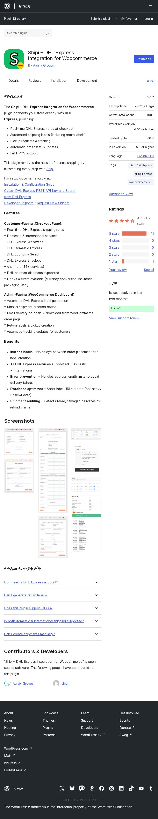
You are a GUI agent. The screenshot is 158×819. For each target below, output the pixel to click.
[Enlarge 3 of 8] (62, 434)
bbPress (12, 763)
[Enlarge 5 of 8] (96, 434)
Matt (10, 755)
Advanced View (121, 194)
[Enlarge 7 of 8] (96, 483)
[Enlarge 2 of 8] (29, 464)
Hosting (10, 728)
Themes (49, 720)
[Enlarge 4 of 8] (62, 522)
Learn (85, 713)
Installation (59, 80)
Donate (127, 728)
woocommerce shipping (141, 182)
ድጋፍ (150, 80)
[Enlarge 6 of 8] (96, 449)
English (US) (145, 156)
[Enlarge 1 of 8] (29, 434)
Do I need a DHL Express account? (31, 582)
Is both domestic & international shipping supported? (44, 621)
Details (13, 80)
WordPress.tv (93, 735)
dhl (131, 165)
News (8, 720)
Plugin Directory (15, 18)
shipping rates (143, 173)
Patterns (49, 735)
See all (149, 270)
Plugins (48, 728)
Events (125, 720)
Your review (118, 270)
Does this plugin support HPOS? (28, 608)
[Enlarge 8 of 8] (96, 501)
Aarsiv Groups (43, 65)
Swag (126, 735)
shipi (65, 683)
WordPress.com (18, 748)
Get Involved (129, 713)
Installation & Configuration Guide (29, 184)
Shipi (49, 169)
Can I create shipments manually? (29, 634)
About (8, 713)
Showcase (50, 713)
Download (144, 59)
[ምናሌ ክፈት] (151, 6)
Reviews (34, 80)
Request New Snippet (53, 203)
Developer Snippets (19, 203)
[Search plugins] (48, 33)
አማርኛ (18, 789)
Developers (89, 728)
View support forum (124, 318)
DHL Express (144, 165)
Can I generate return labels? (26, 595)
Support (87, 720)
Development (87, 80)
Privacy (9, 735)
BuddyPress (15, 770)
